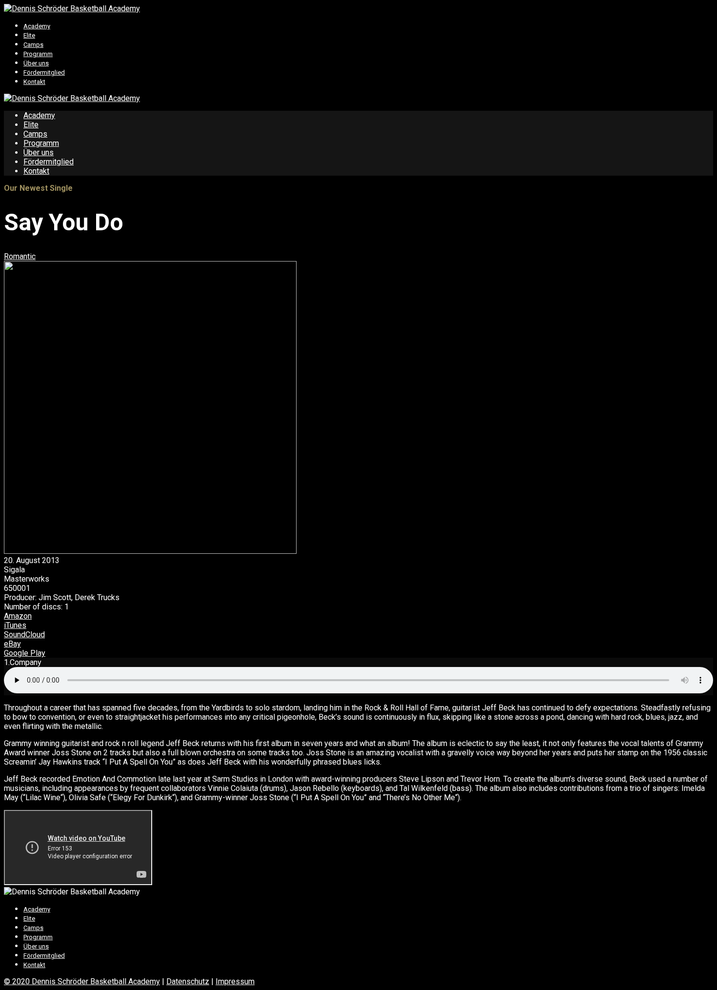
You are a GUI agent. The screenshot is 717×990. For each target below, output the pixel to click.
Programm (38, 54)
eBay (12, 643)
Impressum (235, 981)
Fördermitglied (44, 72)
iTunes (15, 625)
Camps (33, 44)
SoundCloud (24, 634)
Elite (29, 35)
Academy (36, 26)
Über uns (36, 63)
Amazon (18, 616)
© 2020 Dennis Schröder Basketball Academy (82, 981)
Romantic (20, 256)
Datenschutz (187, 981)
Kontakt (34, 81)
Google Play (24, 653)
